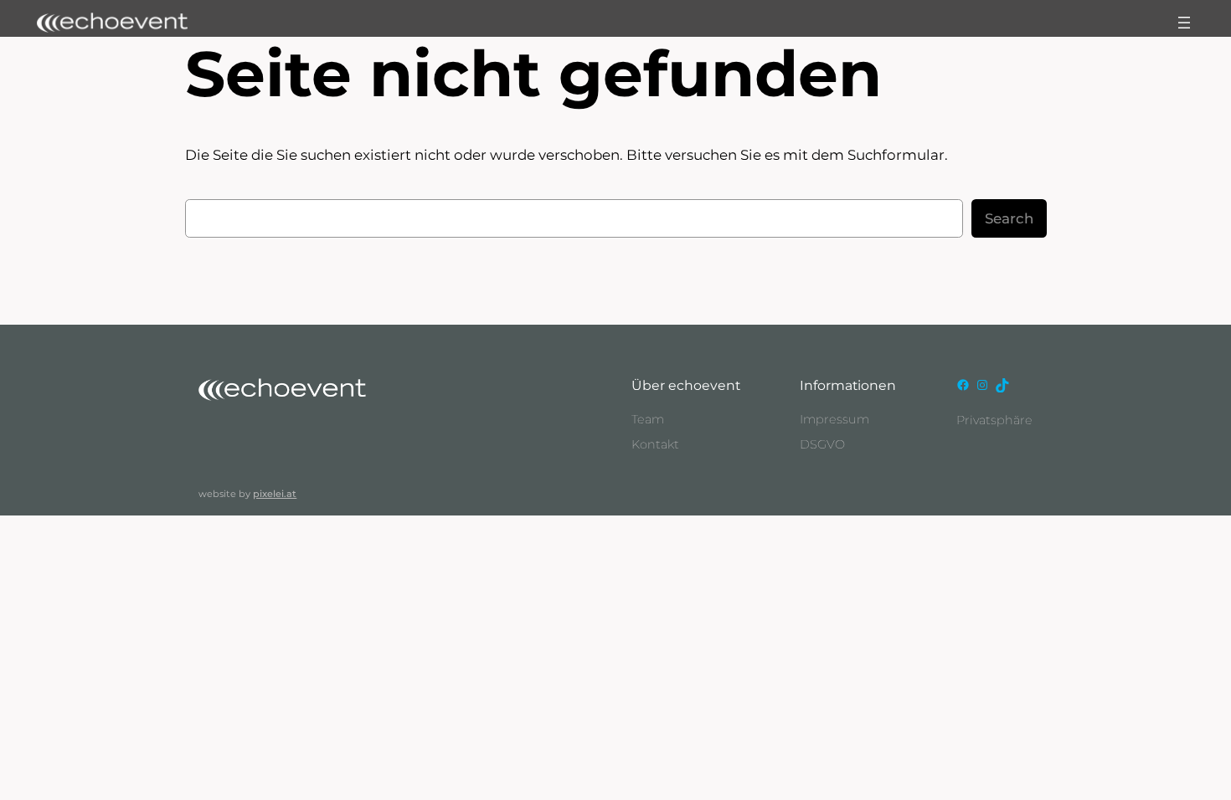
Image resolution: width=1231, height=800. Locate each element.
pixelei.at (274, 494)
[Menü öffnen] (1184, 23)
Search (1009, 218)
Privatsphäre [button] (994, 420)
